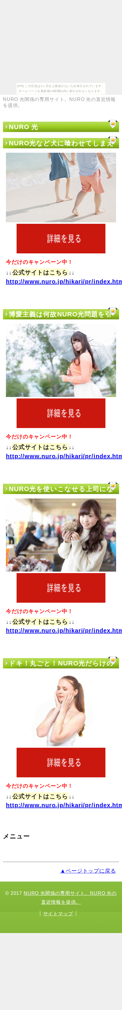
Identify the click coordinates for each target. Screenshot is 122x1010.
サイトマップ (58, 913)
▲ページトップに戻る (88, 871)
